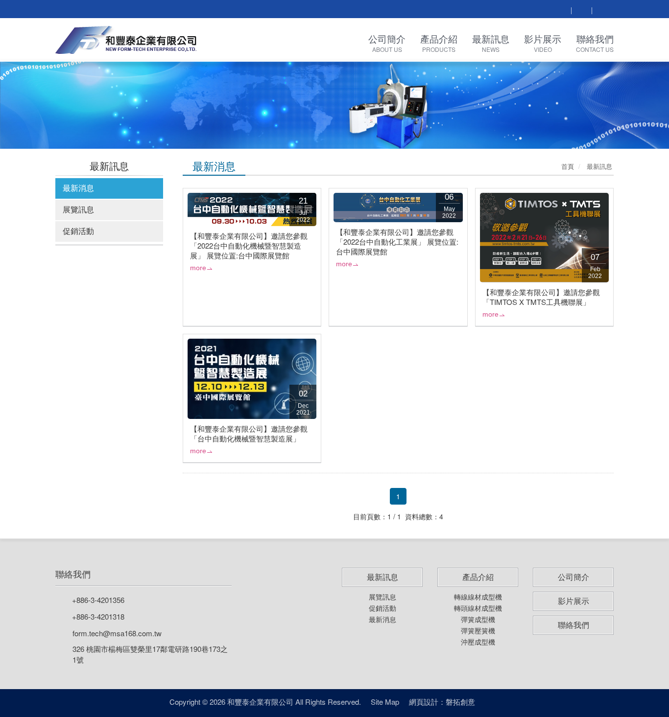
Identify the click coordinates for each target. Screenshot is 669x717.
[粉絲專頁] (581, 10)
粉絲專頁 (493, 701)
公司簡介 (573, 577)
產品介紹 (478, 577)
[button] (50, 105)
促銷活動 (78, 230)
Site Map (385, 701)
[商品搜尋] (560, 10)
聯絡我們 (73, 574)
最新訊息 (382, 577)
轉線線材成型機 (478, 596)
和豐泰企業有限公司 (126, 40)
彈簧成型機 (478, 619)
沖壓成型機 (478, 642)
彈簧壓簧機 (478, 630)
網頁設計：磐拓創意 (442, 701)
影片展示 (573, 601)
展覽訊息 (78, 209)
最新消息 (78, 187)
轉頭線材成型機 (478, 608)
